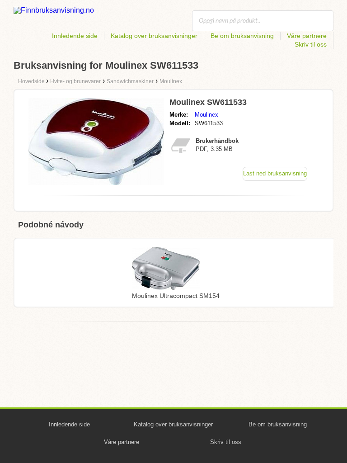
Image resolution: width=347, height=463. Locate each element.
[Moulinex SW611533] (96, 182)
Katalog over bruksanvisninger (154, 35)
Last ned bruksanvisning (275, 173)
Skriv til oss (311, 44)
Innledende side (75, 35)
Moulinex (206, 114)
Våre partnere (307, 35)
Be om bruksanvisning (242, 35)
